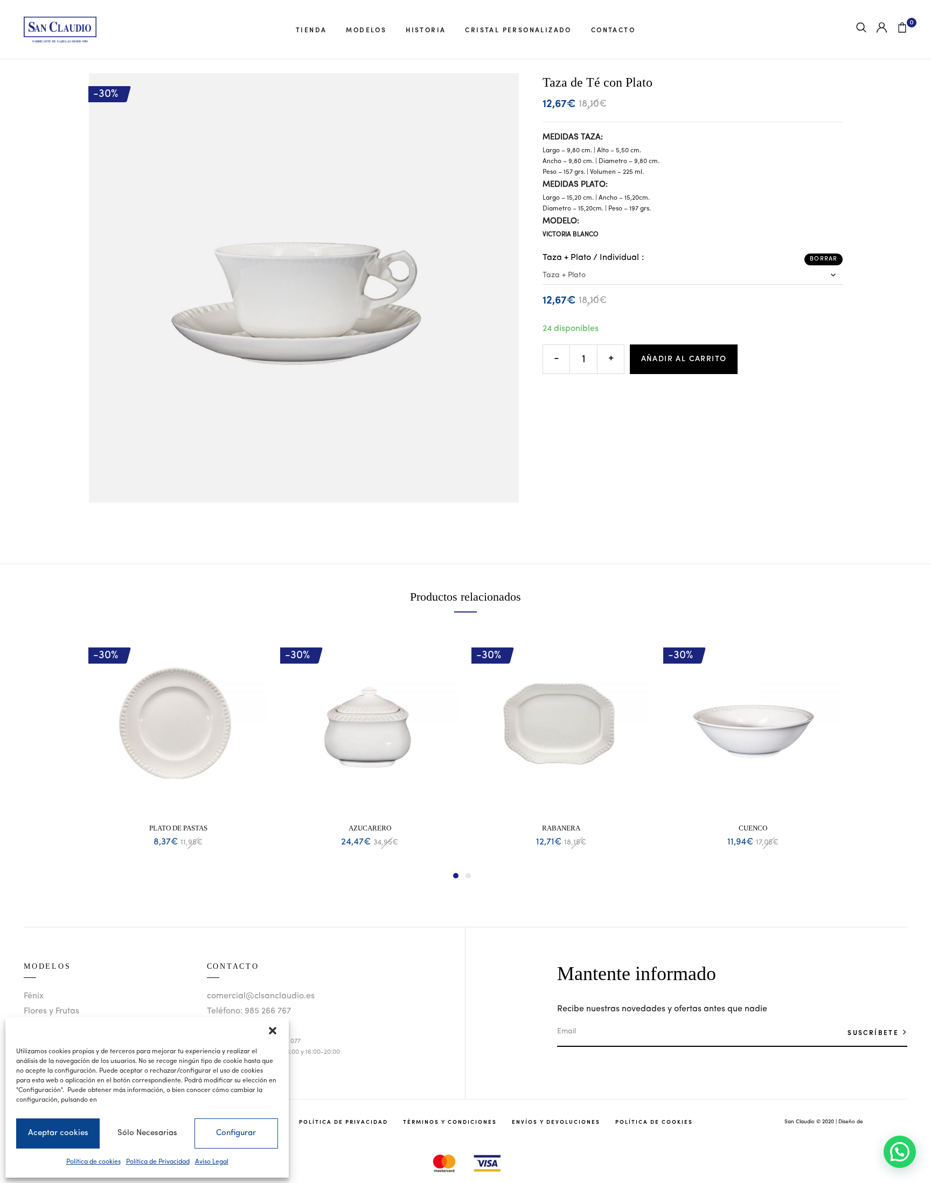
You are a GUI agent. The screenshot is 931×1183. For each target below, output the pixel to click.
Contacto (613, 29)
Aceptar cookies (58, 1133)
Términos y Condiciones (450, 1121)
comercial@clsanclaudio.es (261, 996)
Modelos (366, 29)
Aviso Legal (211, 1162)
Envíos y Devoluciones (556, 1121)
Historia (426, 29)
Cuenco (753, 828)
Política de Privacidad (158, 1162)
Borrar (823, 259)
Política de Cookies (654, 1121)
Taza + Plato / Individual (591, 258)
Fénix (34, 996)
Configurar (236, 1133)
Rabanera (561, 828)
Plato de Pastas (178, 828)
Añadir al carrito (684, 359)
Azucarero (370, 828)
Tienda (311, 29)
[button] (272, 1030)
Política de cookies (93, 1162)
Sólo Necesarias (147, 1133)
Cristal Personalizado (518, 29)
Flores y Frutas (51, 1011)
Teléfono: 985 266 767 (249, 1011)
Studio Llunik (880, 1121)
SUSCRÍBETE (874, 1032)
